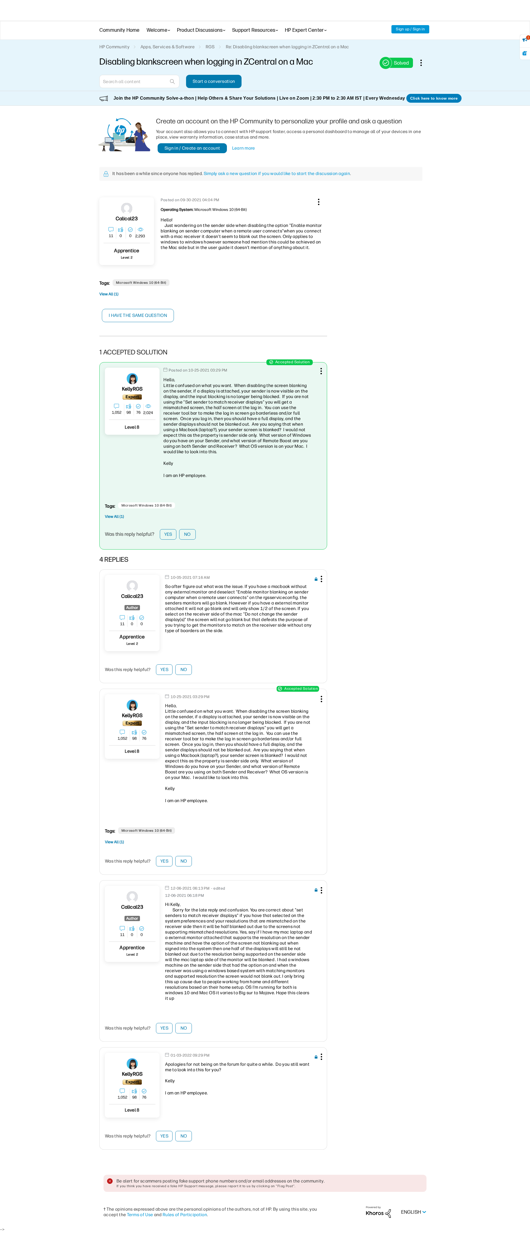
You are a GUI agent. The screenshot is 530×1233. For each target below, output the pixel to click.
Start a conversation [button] (214, 81)
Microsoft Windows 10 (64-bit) (141, 283)
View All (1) (108, 294)
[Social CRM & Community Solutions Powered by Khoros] (378, 1212)
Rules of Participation (185, 1214)
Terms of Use (140, 1214)
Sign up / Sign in (410, 29)
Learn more (243, 148)
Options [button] (424, 63)
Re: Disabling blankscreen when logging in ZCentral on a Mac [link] (287, 46)
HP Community (114, 46)
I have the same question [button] (138, 315)
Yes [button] (168, 534)
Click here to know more (434, 98)
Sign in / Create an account (192, 148)
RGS (210, 46)
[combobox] (139, 81)
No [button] (187, 534)
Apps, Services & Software (168, 46)
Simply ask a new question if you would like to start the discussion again (277, 173)
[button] (318, 201)
